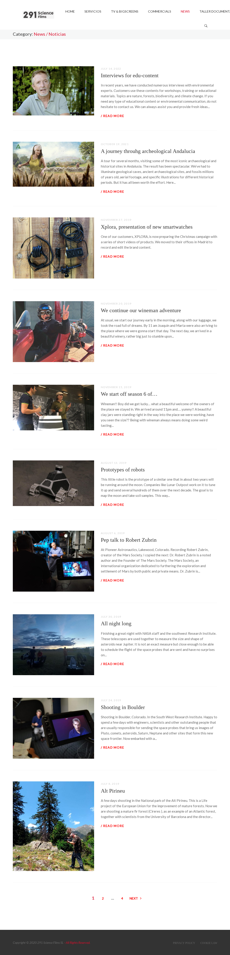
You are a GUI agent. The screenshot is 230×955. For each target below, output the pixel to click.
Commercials (159, 11)
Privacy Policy (184, 943)
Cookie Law (208, 943)
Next (134, 898)
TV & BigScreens (124, 11)
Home (70, 11)
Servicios (92, 11)
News (185, 11)
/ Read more (112, 116)
